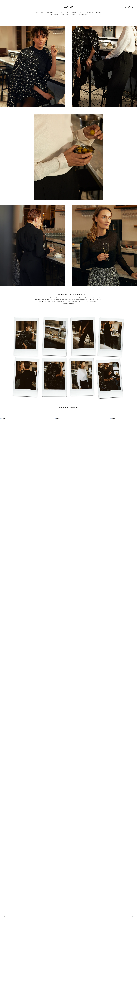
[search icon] (129, 7)
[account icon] (125, 7)
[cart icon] (132, 7)
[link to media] (68, 157)
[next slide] (132, 916)
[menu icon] (5, 7)
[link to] (32, 66)
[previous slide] (4, 916)
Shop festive (68, 20)
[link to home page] (68, 7)
